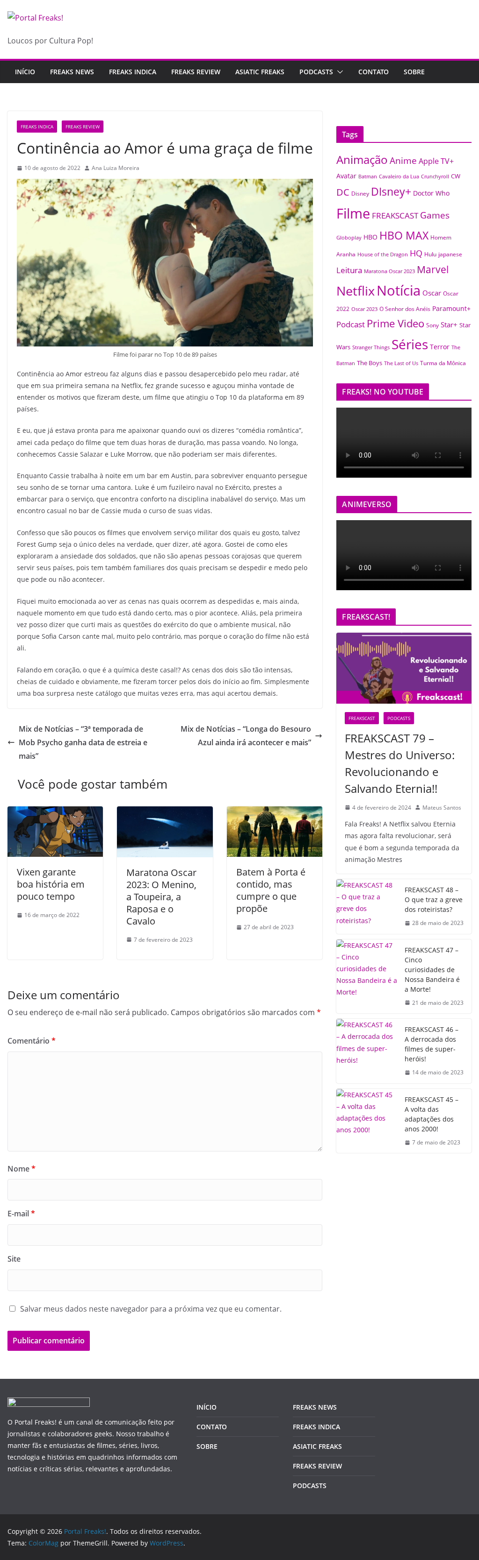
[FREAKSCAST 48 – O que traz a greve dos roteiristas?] (366, 906)
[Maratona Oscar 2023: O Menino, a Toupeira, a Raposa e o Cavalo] (164, 813)
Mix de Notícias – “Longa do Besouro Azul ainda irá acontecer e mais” (246, 736)
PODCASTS (316, 71)
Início (25, 71)
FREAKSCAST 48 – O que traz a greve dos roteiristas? (434, 899)
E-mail (21, 1213)
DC (342, 191)
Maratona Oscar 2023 (389, 271)
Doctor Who (431, 193)
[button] (338, 71)
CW (455, 176)
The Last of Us (401, 363)
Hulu (430, 254)
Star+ (449, 325)
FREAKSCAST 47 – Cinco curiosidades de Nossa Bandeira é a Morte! (432, 970)
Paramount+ (451, 308)
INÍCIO (206, 1407)
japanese (450, 254)
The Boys (369, 363)
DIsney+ (391, 191)
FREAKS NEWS (72, 71)
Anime (403, 160)
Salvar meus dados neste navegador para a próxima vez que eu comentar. (151, 1309)
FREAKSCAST (395, 215)
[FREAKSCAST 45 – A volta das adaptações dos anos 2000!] (366, 1121)
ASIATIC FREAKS (259, 71)
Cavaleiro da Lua (399, 176)
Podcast (350, 324)
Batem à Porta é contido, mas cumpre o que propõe (270, 890)
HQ (416, 253)
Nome (21, 1169)
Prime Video (395, 323)
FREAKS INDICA (132, 71)
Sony (432, 325)
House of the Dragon (382, 254)
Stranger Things (371, 347)
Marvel (433, 269)
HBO (370, 237)
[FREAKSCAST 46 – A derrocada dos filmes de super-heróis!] (366, 1051)
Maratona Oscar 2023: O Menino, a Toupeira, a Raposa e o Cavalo (161, 896)
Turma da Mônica (443, 363)
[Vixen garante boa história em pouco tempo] (55, 813)
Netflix (355, 290)
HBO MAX (403, 235)
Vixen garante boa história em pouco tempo (51, 884)
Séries (410, 344)
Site (14, 1259)
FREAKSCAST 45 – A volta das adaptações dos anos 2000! (431, 1114)
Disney (360, 193)
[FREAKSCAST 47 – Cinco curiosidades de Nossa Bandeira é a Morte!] (366, 976)
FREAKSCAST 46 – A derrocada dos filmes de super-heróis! (431, 1044)
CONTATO (373, 71)
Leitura (349, 269)
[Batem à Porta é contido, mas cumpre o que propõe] (274, 813)
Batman (367, 176)
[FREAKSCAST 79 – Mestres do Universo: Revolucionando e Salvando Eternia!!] (404, 668)
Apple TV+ (436, 161)
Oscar (431, 292)
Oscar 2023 (364, 308)
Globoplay (349, 237)
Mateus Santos (441, 808)
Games (435, 215)
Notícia (399, 290)
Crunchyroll (435, 176)
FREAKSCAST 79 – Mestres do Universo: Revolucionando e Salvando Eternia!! (400, 763)
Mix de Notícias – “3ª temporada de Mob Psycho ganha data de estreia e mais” (83, 742)
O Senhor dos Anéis (404, 308)
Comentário (31, 1041)
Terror (440, 346)
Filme (353, 213)
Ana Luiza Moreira (115, 168)
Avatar (346, 175)
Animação (362, 159)
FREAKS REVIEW (195, 71)
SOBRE (414, 71)
